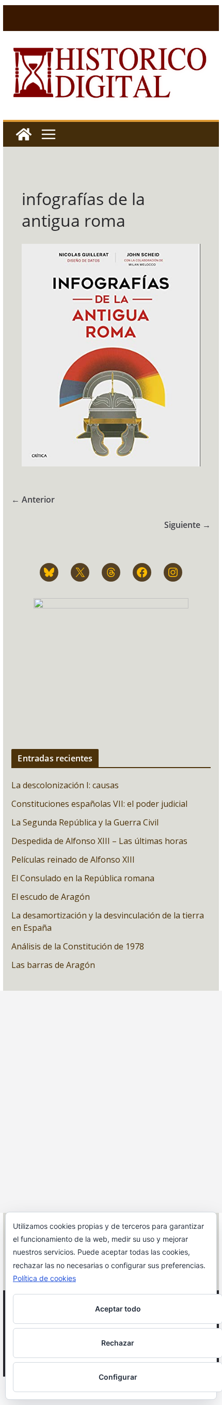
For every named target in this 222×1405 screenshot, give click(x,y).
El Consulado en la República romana (82, 878)
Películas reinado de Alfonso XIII (73, 859)
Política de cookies (44, 1278)
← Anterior (33, 499)
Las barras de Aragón (53, 965)
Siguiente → (187, 524)
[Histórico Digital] (23, 134)
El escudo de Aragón (50, 896)
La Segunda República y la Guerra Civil (84, 822)
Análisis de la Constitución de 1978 (77, 946)
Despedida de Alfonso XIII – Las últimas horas (99, 841)
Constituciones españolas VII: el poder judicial (99, 803)
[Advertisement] (111, 1102)
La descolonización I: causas (65, 785)
